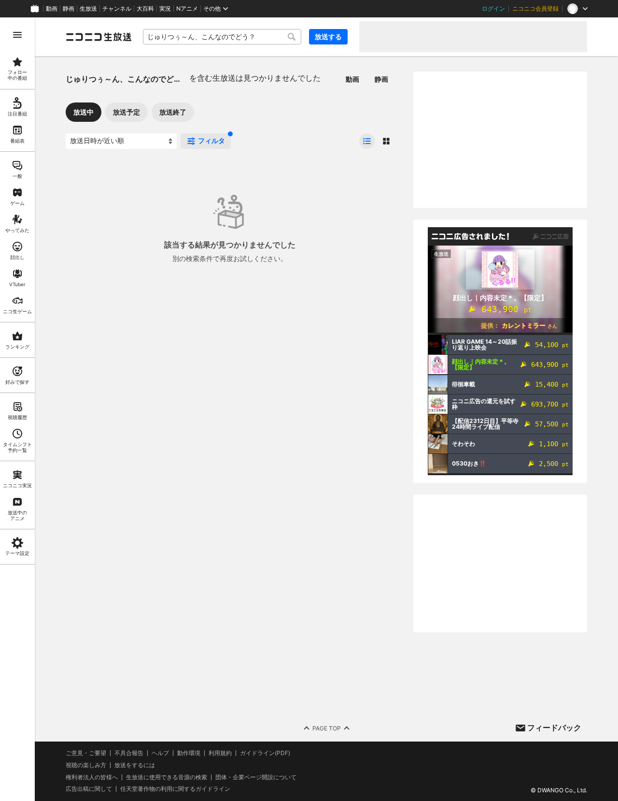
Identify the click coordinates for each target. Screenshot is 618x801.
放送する (328, 36)
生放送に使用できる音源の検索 (166, 777)
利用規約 (220, 753)
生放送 (88, 9)
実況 (165, 9)
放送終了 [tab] (172, 112)
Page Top (326, 728)
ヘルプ (160, 753)
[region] (17, 409)
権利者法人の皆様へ (92, 777)
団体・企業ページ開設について (255, 777)
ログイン (493, 9)
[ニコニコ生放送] (98, 36)
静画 (68, 9)
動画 (51, 9)
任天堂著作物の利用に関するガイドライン (175, 789)
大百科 (145, 9)
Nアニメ (187, 9)
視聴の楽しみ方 (86, 765)
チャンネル (116, 9)
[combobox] (222, 36)
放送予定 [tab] (126, 112)
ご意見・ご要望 (86, 753)
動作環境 (188, 753)
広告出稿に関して (89, 788)
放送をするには (134, 765)
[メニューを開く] (17, 34)
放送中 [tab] (83, 112)
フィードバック (554, 727)
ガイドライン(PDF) (265, 753)
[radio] (367, 141)
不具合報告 (128, 753)
